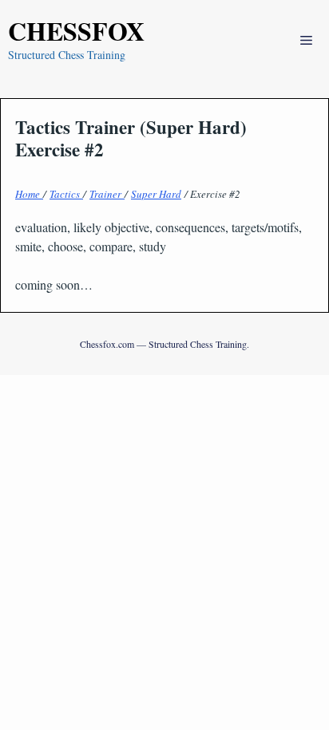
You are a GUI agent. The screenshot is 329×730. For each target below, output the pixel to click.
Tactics (66, 194)
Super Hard (156, 194)
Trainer (107, 194)
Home (29, 194)
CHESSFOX (76, 30)
